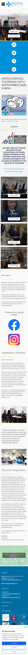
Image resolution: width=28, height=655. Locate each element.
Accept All (14, 643)
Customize (14, 647)
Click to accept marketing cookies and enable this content (14, 555)
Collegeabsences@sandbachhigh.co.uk (11, 597)
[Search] (18, 11)
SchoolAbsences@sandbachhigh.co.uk (11, 593)
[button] (25, 627)
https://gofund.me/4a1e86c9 (11, 121)
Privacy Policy (5, 605)
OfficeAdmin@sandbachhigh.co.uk (12, 579)
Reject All (14, 651)
